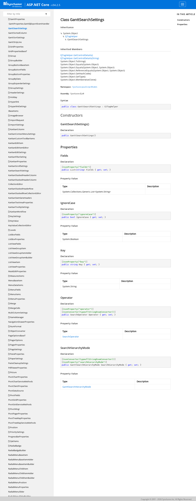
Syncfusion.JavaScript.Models (84, 87)
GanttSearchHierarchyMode (76, 386)
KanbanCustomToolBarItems (21, 138)
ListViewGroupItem (17, 248)
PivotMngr (15, 409)
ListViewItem (14, 262)
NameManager (17, 317)
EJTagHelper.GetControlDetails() (76, 55)
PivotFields (15, 395)
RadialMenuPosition (17, 482)
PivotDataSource (16, 390)
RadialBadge (15, 445)
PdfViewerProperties (17, 367)
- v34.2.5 (55, 5)
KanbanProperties (18, 161)
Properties (182, 24)
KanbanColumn (17, 129)
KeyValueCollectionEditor (19, 225)
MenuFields (15, 289)
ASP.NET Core (38, 4)
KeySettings (15, 216)
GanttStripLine (15, 42)
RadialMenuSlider (16, 491)
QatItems (14, 441)
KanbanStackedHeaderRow (20, 188)
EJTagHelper (71, 36)
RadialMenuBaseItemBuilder (21, 464)
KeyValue (14, 220)
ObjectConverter (17, 331)
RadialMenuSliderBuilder (19, 496)
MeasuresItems (17, 276)
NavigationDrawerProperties (21, 321)
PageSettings (16, 349)
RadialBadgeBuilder (17, 450)
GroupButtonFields (17, 69)
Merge (13, 303)
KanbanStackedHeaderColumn (22, 175)
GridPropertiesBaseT (17, 51)
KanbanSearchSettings (18, 170)
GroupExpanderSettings (19, 83)
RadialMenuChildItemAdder (21, 473)
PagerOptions (16, 340)
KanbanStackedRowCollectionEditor (24, 193)
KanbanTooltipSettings (18, 207)
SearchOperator (70, 336)
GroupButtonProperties (19, 74)
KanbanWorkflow (18, 211)
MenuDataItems (15, 285)
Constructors (183, 20)
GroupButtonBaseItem (18, 65)
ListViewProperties (16, 266)
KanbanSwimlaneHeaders (20, 197)
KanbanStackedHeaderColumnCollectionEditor (22, 181)
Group (13, 55)
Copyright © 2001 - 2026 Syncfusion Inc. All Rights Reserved (166, 499)
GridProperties (16, 46)
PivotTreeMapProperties (19, 418)
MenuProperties (17, 298)
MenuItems (15, 294)
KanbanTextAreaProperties (20, 202)
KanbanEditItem (15, 143)
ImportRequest (17, 120)
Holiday (13, 97)
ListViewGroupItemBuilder (20, 257)
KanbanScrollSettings (18, 166)
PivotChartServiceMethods (20, 381)
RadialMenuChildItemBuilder (21, 478)
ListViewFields (14, 243)
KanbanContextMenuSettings (21, 134)
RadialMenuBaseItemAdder (20, 459)
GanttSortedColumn (17, 33)
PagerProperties (17, 344)
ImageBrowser (16, 115)
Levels (13, 230)
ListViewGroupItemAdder (19, 253)
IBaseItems (13, 111)
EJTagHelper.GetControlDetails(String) (79, 58)
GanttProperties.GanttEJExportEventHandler (28, 23)
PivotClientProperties (18, 386)
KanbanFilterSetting (17, 156)
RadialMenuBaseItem (18, 455)
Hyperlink (14, 101)
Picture (13, 372)
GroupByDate (14, 78)
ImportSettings (17, 124)
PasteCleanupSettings (18, 363)
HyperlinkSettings (18, 106)
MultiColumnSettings (18, 312)
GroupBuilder (16, 60)
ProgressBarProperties (18, 436)
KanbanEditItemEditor (18, 147)
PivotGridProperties (17, 399)
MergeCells (15, 308)
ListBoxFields (14, 234)
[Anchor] (59, 115)
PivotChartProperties (18, 377)
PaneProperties (17, 354)
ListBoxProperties (16, 239)
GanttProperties (17, 19)
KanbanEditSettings (17, 152)
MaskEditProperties (17, 271)
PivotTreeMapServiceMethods (22, 422)
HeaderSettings (17, 92)
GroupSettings (16, 88)
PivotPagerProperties (18, 413)
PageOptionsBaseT (16, 335)
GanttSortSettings (16, 37)
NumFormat (15, 326)
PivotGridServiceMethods (20, 404)
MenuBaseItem (15, 280)
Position (14, 427)
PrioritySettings (17, 432)
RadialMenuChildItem (18, 468)
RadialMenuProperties (18, 487)
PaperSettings (16, 358)
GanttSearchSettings (17, 28)
